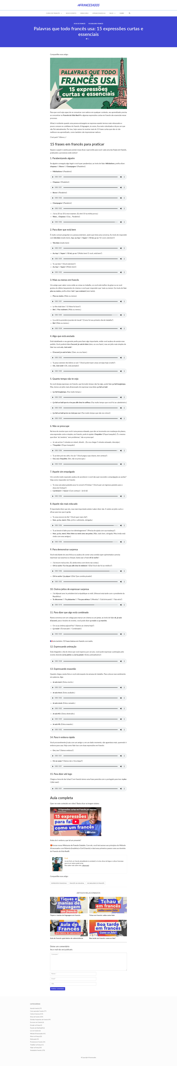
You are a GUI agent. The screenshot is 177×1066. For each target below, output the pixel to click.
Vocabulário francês (95, 23)
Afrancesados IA (99, 13)
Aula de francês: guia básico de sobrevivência (66, 938)
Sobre (122, 13)
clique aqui (85, 865)
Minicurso (84, 13)
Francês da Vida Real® (36, 1028)
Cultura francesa (35, 1014)
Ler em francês (34, 1031)
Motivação (33, 1039)
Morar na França (34, 1036)
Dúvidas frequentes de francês (39, 1019)
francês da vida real (77, 883)
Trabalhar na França (35, 1045)
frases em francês (119, 150)
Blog (111, 13)
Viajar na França (34, 1047)
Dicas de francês (79, 23)
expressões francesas (59, 883)
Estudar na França (35, 1025)
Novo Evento (71, 13)
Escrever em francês (36, 1022)
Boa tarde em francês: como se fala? (102, 938)
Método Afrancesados (36, 1033)
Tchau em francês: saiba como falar (102, 915)
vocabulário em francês (95, 883)
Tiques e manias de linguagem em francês (65, 915)
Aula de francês (34, 1008)
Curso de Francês (53, 13)
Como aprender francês (37, 1011)
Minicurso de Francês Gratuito (74, 845)
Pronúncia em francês (36, 1042)
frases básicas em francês (75, 641)
